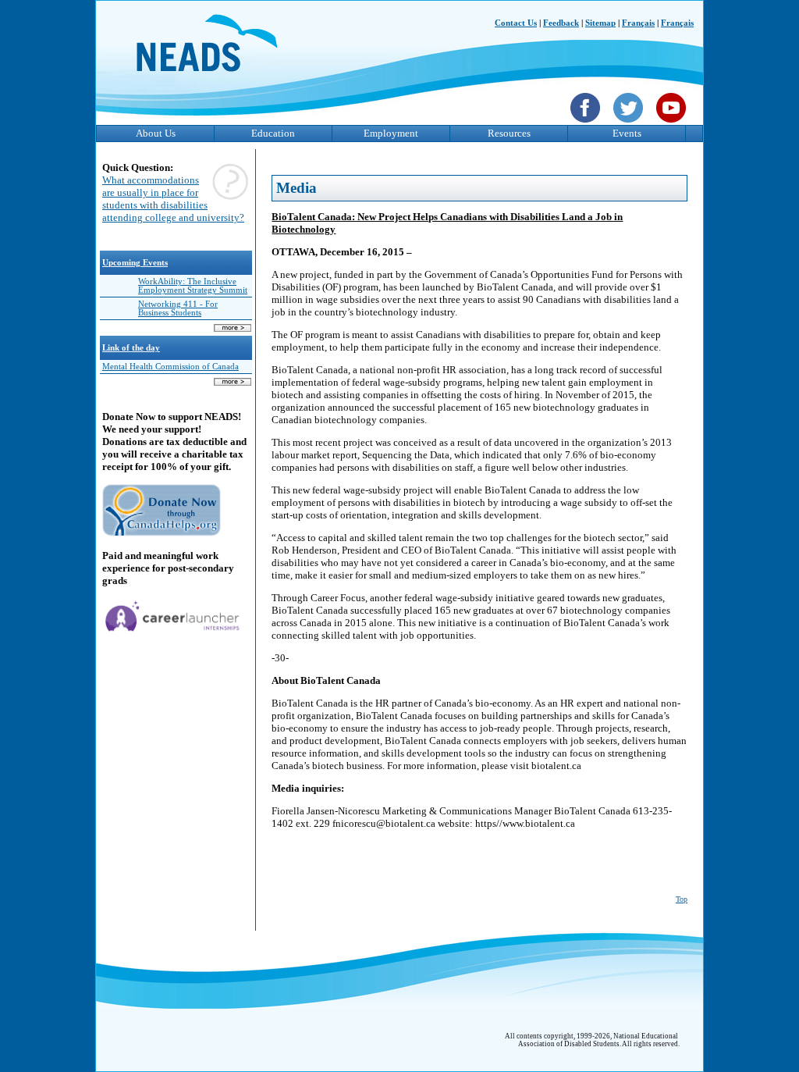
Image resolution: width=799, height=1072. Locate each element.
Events (627, 133)
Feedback (561, 23)
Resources (509, 133)
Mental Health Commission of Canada (170, 366)
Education (273, 133)
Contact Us (516, 23)
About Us (156, 133)
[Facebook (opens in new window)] (587, 124)
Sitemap (600, 23)
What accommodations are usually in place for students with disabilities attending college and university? (173, 198)
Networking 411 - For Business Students (178, 308)
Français (638, 23)
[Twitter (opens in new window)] (630, 124)
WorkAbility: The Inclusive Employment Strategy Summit (192, 285)
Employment (391, 133)
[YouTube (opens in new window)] (673, 124)
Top (681, 899)
